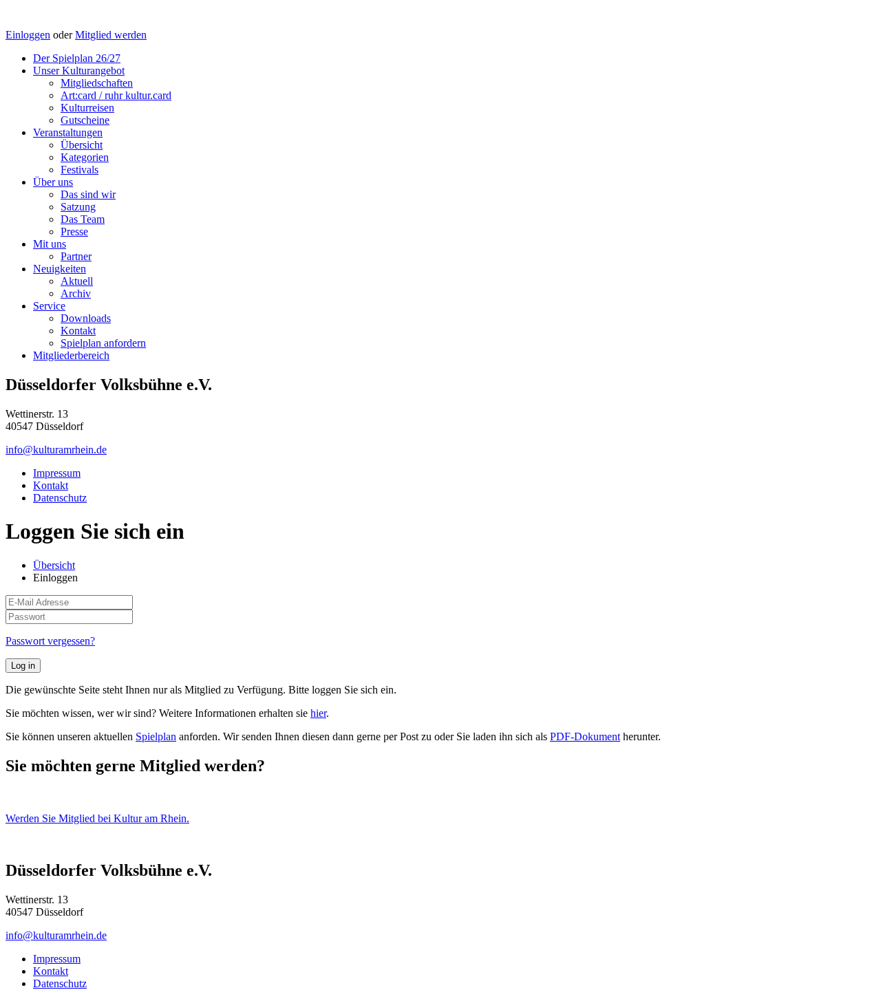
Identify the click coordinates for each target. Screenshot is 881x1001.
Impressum (57, 473)
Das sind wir (88, 194)
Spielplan (156, 736)
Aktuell (77, 281)
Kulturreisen (87, 108)
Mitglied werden (111, 35)
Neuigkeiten (59, 269)
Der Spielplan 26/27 (76, 58)
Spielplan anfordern (103, 343)
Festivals (79, 169)
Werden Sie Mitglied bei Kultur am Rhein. (97, 818)
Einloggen (28, 35)
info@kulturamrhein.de (56, 449)
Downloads (86, 318)
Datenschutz (60, 498)
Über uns (53, 182)
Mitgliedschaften (97, 83)
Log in (23, 665)
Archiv (76, 293)
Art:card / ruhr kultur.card (116, 95)
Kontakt (78, 330)
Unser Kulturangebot (79, 70)
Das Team (83, 219)
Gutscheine (85, 120)
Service (49, 306)
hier (318, 713)
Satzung (78, 207)
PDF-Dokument (585, 736)
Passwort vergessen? (50, 641)
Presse (74, 231)
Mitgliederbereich (71, 355)
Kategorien (85, 157)
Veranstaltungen (68, 132)
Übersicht (82, 145)
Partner (76, 256)
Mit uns (49, 244)
